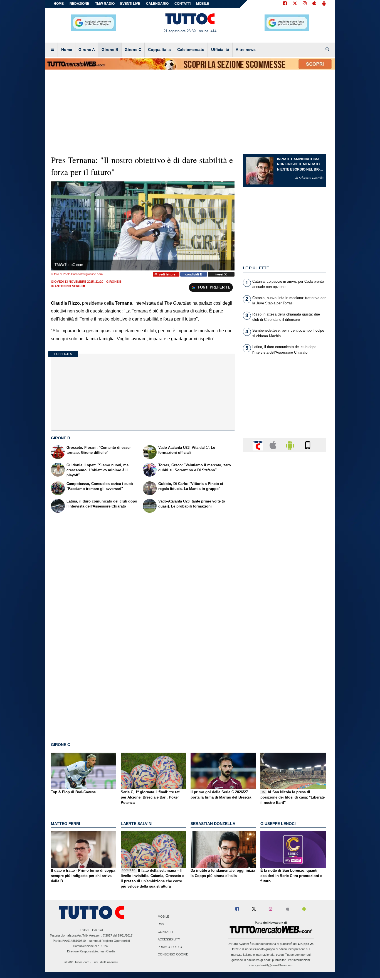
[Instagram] (305, 4)
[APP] (259, 445)
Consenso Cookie (173, 954)
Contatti (165, 931)
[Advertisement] (284, 672)
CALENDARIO (157, 3)
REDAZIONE (79, 3)
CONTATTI (182, 3)
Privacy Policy (170, 947)
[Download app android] (324, 4)
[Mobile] (308, 445)
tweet (219, 274)
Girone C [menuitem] (133, 49)
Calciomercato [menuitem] (190, 49)
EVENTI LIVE (130, 3)
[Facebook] (284, 4)
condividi (192, 274)
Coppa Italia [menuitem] (159, 49)
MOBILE (202, 3)
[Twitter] (295, 4)
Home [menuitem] (66, 49)
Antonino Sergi (68, 286)
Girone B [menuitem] (110, 49)
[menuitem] (52, 50)
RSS (161, 924)
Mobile (163, 916)
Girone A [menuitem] (86, 49)
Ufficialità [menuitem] (220, 49)
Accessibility (169, 939)
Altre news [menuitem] (246, 49)
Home (59, 3)
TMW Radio (105, 3)
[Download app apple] (314, 4)
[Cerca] (328, 50)
